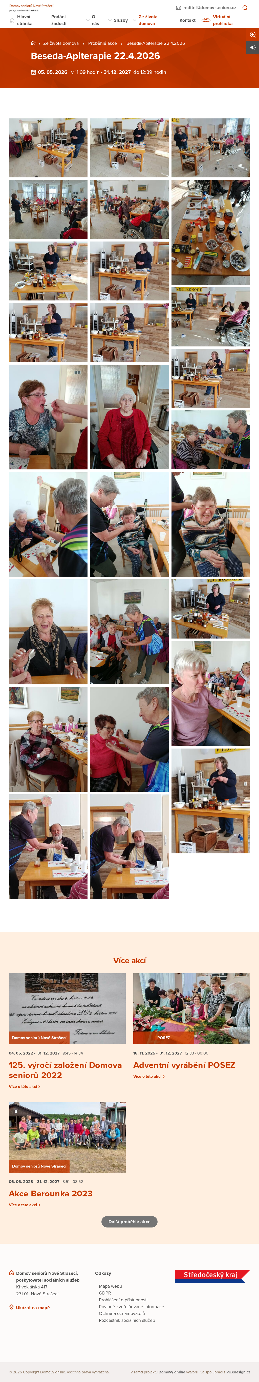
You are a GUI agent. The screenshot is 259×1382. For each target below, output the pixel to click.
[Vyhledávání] (245, 8)
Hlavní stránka (25, 20)
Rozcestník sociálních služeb (127, 1320)
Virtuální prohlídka (223, 20)
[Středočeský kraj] (212, 1276)
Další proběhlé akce (129, 1221)
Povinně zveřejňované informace (131, 1306)
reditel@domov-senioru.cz (209, 7)
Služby (121, 20)
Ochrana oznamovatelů (122, 1313)
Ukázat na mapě (33, 1307)
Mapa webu (110, 1286)
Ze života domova (148, 20)
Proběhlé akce (102, 43)
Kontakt (188, 20)
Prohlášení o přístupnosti (123, 1300)
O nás (95, 20)
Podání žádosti (59, 20)
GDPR (105, 1293)
